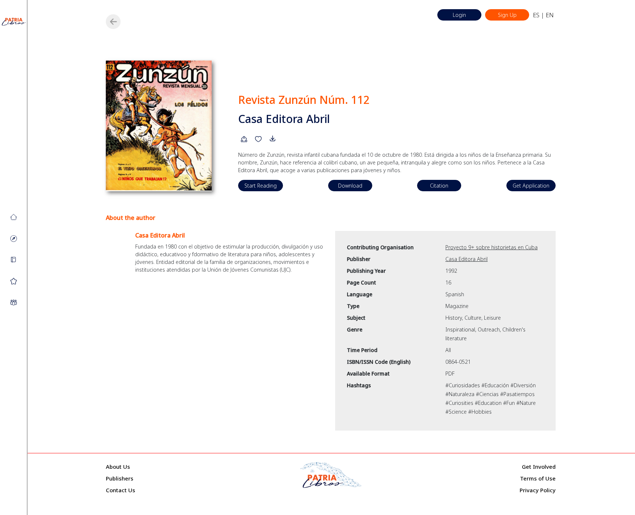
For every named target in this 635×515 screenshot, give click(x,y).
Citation (439, 185)
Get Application (531, 185)
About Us (118, 466)
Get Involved (539, 466)
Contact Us (120, 490)
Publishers (119, 478)
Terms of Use (538, 478)
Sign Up (507, 14)
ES (536, 15)
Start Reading (260, 185)
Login (459, 14)
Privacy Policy (538, 490)
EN (550, 15)
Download (350, 185)
